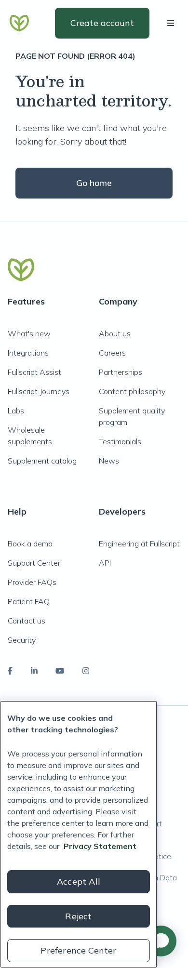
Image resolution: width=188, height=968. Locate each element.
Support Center (34, 563)
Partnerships (120, 372)
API (105, 563)
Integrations (28, 353)
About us (115, 333)
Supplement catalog (42, 460)
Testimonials (120, 441)
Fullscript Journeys (38, 391)
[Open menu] (172, 23)
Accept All (78, 881)
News (109, 460)
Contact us (26, 620)
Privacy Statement (100, 846)
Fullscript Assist (34, 372)
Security (22, 640)
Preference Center (78, 950)
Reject (78, 916)
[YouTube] (59, 670)
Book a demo (30, 543)
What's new (29, 333)
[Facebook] (10, 670)
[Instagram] (85, 670)
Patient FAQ (29, 601)
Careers (112, 353)
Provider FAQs (32, 582)
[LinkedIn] (34, 670)
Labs (16, 410)
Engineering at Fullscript (139, 543)
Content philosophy (132, 391)
